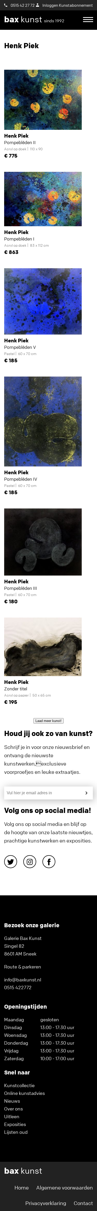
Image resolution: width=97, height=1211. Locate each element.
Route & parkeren (22, 966)
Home (21, 1187)
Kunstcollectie (19, 1085)
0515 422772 (18, 987)
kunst (34, 19)
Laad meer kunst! (48, 721)
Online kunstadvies (24, 1093)
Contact (83, 1203)
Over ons (13, 1108)
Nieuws (12, 1101)
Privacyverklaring (45, 1203)
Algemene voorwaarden (64, 1187)
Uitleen (11, 1116)
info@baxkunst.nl (22, 979)
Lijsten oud (16, 1132)
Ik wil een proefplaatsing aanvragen (46, 39)
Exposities (15, 1124)
